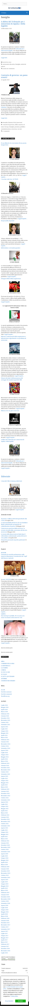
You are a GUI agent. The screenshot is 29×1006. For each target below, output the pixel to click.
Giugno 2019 (4, 884)
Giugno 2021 (4, 832)
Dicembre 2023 (5, 767)
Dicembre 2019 (5, 871)
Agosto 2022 (4, 802)
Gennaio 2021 (5, 843)
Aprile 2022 (4, 810)
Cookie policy (14, 996)
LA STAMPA (4, 668)
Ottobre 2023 (5, 772)
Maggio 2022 (4, 808)
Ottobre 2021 (5, 823)
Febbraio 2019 (5, 892)
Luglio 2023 (4, 778)
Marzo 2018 (4, 916)
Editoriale (5, 476)
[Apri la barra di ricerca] (27, 13)
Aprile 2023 (4, 785)
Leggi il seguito (19, 509)
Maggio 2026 (4, 707)
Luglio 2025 (4, 729)
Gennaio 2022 (5, 817)
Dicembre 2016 (5, 948)
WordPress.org (5, 696)
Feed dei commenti (6, 694)
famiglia (17, 64)
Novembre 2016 (5, 950)
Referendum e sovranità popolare (10, 248)
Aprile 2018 (4, 914)
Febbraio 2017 (5, 944)
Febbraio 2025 (5, 739)
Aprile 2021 (4, 836)
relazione (3, 107)
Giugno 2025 (4, 731)
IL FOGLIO (4, 674)
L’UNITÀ (3, 670)
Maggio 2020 (4, 860)
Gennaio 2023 (5, 791)
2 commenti (6, 131)
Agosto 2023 (4, 776)
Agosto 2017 (4, 931)
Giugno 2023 (4, 780)
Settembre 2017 (5, 929)
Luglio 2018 (4, 907)
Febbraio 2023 (5, 789)
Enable (20, 1001)
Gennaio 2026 (5, 716)
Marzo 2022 (4, 813)
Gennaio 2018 (5, 920)
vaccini (19, 129)
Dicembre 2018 (5, 897)
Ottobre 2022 (5, 797)
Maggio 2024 (4, 757)
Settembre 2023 (5, 774)
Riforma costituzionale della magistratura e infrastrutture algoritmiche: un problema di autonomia (13, 338)
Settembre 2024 (5, 748)
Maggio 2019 (4, 886)
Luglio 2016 (4, 953)
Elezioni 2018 (12, 122)
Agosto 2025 (4, 726)
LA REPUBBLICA (5, 665)
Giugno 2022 (4, 806)
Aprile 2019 (4, 888)
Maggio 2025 (4, 733)
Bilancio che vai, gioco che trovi (10, 410)
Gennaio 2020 (5, 869)
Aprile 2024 (4, 759)
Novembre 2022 (5, 795)
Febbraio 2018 (5, 918)
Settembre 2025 (5, 724)
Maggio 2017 (4, 938)
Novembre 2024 (5, 744)
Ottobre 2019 (5, 875)
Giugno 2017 (4, 935)
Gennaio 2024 (5, 765)
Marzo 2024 (4, 761)
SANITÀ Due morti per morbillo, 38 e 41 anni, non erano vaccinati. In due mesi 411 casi (12, 615)
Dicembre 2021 (5, 819)
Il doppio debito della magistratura (11, 278)
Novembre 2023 (5, 770)
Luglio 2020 (4, 856)
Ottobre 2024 (5, 746)
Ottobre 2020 (5, 849)
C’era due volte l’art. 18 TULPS (9, 179)
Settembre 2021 (5, 826)
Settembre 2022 (5, 800)
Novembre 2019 (5, 873)
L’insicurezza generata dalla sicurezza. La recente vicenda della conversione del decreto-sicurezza (14, 530)
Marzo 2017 (4, 942)
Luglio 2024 (4, 752)
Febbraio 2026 (5, 714)
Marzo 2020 (4, 864)
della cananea (19, 124)
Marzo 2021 (4, 838)
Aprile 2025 (4, 735)
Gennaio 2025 (5, 741)
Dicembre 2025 (5, 718)
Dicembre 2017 (5, 922)
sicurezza (14, 129)
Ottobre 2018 (5, 901)
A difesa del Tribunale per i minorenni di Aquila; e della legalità (13, 24)
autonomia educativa (9, 64)
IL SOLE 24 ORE (5, 672)
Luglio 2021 (4, 830)
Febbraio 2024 (5, 763)
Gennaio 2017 (5, 946)
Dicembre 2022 (5, 793)
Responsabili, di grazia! (7, 220)
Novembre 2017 (5, 925)
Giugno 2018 (4, 909)
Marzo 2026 (4, 711)
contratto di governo (8, 124)
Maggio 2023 (4, 782)
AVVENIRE (4, 678)
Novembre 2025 (5, 720)
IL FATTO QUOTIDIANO (7, 676)
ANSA (2, 661)
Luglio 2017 (4, 933)
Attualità (5, 122)
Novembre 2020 (5, 847)
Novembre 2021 (5, 821)
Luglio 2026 (4, 705)
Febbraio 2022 (5, 815)
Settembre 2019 (5, 877)
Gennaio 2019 (5, 894)
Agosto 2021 (4, 828)
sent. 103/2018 (7, 579)
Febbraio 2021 (5, 841)
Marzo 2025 (4, 737)
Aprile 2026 (4, 709)
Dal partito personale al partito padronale (13, 540)
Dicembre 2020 (5, 845)
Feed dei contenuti (6, 692)
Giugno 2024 (4, 754)
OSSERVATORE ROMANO (8, 680)
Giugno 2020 (4, 858)
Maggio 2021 (4, 834)
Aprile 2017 (4, 940)
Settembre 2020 (5, 851)
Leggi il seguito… (22, 218)
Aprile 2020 (4, 862)
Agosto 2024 (4, 750)
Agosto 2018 (4, 905)
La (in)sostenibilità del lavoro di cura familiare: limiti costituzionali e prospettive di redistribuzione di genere (14, 524)
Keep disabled (9, 1001)
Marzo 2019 (4, 890)
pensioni (17, 127)
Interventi (19, 122)
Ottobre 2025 (5, 722)
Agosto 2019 (4, 879)
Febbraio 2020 (5, 866)
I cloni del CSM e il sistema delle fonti (11, 481)
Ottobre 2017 (5, 927)
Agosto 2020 (4, 853)
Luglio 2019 (4, 882)
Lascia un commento (9, 68)
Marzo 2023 (4, 787)
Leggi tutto (4, 57)
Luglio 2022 (4, 804)
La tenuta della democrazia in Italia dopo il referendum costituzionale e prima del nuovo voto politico (14, 535)
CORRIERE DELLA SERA (7, 663)
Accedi (3, 689)
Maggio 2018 (4, 912)
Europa (7, 127)
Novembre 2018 (5, 899)
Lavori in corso (7, 62)
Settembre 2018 (5, 903)
